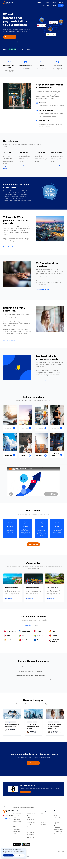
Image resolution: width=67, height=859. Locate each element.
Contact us (43, 822)
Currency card (16, 831)
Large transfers (16, 819)
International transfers (16, 816)
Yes (8, 855)
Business (46, 2)
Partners (54, 2)
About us (43, 815)
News (48, 5)
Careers (42, 818)
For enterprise (30, 830)
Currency (8, 722)
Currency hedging (31, 822)
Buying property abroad (16, 825)
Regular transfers (17, 821)
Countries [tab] (28, 625)
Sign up (61, 5)
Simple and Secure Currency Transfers (21, 805)
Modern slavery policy (58, 822)
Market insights (30, 834)
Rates (43, 5)
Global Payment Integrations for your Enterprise (23, 807)
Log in (54, 5)
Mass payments (30, 819)
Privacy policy (57, 818)
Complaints (43, 824)
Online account (16, 829)
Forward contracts (31, 824)
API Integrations (30, 832)
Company (60, 2)
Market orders (30, 827)
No (19, 855)
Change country (7, 818)
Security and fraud (58, 829)
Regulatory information (57, 826)
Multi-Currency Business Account (39, 805)
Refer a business (30, 837)
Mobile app (15, 833)
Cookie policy (57, 820)
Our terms (56, 815)
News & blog (43, 820)
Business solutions (31, 813)
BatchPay (10, 590)
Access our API (57, 833)
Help (55, 813)
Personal (39, 2)
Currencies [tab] (37, 625)
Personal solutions (17, 813)
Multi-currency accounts (30, 816)
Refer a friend (16, 837)
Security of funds (58, 831)
